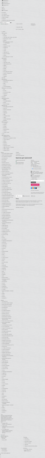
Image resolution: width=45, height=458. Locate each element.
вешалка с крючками (37, 193)
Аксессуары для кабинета (8, 80)
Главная (3, 31)
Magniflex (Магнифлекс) (6, 217)
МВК (3, 275)
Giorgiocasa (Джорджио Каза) (7, 197)
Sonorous (4, 248)
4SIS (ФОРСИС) (5, 287)
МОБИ (3, 295)
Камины (4, 55)
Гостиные (5, 33)
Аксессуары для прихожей (8, 106)
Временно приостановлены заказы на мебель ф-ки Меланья (7, 431)
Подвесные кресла (6, 145)
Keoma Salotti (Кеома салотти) (8, 209)
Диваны (4, 99)
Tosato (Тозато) (5, 257)
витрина (6, 416)
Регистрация (5, 10)
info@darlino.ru (28, 450)
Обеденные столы (6, 46)
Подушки (5, 76)
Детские (3, 77)
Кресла (4, 84)
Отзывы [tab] (33, 196)
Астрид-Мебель (5, 266)
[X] (36, 188)
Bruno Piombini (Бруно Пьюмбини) (6, 175)
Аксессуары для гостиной (8, 56)
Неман (3, 293)
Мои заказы (4, 449)
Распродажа (5, 121)
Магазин (3, 438)
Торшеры (5, 95)
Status (3, 254)
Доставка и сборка (5, 15)
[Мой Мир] (34, 188)
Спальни (4, 58)
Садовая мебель (6, 135)
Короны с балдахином (7, 73)
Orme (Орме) (4, 228)
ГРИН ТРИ (4, 269)
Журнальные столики (7, 38)
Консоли (5, 44)
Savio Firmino (4, 243)
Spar (3, 249)
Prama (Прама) (5, 233)
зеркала (2, 419)
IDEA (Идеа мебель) (5, 201)
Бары (4, 34)
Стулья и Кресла (6, 139)
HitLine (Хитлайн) (5, 200)
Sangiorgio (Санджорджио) (7, 240)
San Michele (4, 239)
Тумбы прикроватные (7, 63)
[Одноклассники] (33, 188)
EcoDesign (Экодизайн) (6, 192)
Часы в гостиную (6, 53)
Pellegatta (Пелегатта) (6, 231)
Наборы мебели (6, 150)
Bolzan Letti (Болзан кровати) (7, 173)
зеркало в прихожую (8, 419)
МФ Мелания (4, 281)
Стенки (4, 49)
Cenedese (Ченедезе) (6, 181)
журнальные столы (9, 418)
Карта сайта (4, 439)
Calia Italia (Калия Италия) (7, 177)
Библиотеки (5, 81)
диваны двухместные (5, 417)
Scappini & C (4, 245)
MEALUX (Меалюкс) (5, 218)
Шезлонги (5, 144)
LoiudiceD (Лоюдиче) (6, 213)
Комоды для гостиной (9, 41)
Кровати (5, 59)
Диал (3, 271)
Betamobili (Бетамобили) (6, 165)
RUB (3, 7)
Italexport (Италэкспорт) (6, 203)
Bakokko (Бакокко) (5, 162)
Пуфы (4, 114)
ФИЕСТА (3, 296)
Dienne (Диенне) (5, 190)
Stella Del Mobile (5, 251)
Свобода (3, 284)
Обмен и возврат (5, 17)
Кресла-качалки (6, 104)
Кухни (3, 133)
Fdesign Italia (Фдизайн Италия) (8, 195)
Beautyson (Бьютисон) (6, 164)
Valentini (3, 259)
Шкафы (4, 68)
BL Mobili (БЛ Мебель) (6, 167)
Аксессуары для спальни (7, 71)
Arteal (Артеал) (5, 158)
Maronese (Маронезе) (6, 215)
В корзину (33, 182)
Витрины (5, 35)
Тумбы (4, 117)
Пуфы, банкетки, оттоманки (8, 147)
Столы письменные (7, 86)
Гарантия (4, 18)
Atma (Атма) (4, 159)
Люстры (4, 90)
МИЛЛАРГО (4, 298)
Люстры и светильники (7, 88)
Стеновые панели (6, 115)
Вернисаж (4, 268)
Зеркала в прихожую (7, 109)
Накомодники (7, 42)
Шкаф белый (7, 415)
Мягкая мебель (6, 98)
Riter (3, 236)
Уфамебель (4, 286)
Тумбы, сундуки (6, 148)
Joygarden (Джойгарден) (6, 204)
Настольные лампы (7, 92)
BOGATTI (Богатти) (5, 171)
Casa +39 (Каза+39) (5, 178)
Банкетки (5, 66)
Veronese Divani (5, 262)
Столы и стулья (6, 132)
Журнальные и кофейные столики (9, 137)
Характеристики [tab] (27, 196)
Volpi (3, 263)
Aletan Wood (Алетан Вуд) (7, 155)
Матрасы (5, 74)
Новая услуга (34, 177)
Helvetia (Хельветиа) (6, 198)
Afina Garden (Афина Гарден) (7, 153)
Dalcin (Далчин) (5, 186)
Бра (4, 89)
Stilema (3, 252)
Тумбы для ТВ (6, 52)
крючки (42, 193)
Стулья (4, 50)
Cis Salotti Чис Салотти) (6, 183)
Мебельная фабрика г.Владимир (6, 279)
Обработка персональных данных (8, 20)
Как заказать (4, 14)
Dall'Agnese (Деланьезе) (6, 187)
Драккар (3, 272)
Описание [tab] (19, 196)
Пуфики (4, 65)
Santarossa (4, 242)
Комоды (4, 60)
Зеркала (4, 40)
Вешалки (5, 120)
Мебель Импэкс (5, 277)
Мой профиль (4, 450)
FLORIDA (3, 289)
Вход (4, 8)
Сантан (3, 283)
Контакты (4, 12)
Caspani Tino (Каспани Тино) (7, 180)
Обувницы (5, 112)
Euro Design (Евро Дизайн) (7, 194)
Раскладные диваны (7, 100)
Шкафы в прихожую (7, 118)
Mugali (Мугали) (5, 225)
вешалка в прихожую (36, 192)
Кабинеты (5, 79)
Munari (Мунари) (5, 226)
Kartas (3, 207)
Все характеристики (34, 165)
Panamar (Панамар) (5, 229)
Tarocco (3, 256)
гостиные (9, 416)
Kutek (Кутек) (4, 210)
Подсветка (5, 93)
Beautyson (3, 415)
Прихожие (5, 105)
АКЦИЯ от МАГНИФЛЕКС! (7, 424)
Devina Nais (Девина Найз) (7, 189)
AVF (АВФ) (4, 161)
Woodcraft (4, 265)
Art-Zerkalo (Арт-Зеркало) (7, 156)
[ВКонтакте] (31, 188)
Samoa (3, 237)
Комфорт (4, 274)
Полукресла (5, 47)
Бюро (4, 83)
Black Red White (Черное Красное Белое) (6, 169)
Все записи (3, 434)
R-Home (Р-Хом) (5, 234)
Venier (3, 260)
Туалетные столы (6, 62)
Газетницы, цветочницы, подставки (10, 37)
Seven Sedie (4, 246)
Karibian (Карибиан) (5, 206)
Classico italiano (5, 184)
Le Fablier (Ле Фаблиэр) (6, 212)
